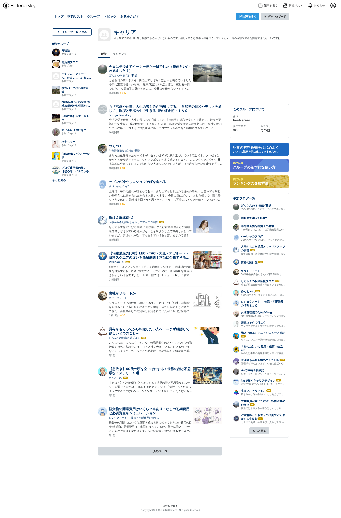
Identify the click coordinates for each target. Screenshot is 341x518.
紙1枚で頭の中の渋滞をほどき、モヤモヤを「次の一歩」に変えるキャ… (279, 383)
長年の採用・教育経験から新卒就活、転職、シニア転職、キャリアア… (278, 253)
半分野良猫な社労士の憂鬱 (124, 150)
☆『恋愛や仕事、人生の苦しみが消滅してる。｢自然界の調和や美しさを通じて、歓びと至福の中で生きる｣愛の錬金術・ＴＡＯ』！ (165, 109)
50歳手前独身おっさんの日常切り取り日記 (264, 274)
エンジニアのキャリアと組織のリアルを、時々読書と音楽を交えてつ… (278, 325)
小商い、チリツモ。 (253, 390)
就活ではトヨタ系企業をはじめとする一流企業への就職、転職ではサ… (278, 408)
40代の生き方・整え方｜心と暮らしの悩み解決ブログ (270, 294)
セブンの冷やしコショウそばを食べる (137, 182)
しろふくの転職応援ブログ (124, 337)
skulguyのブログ (119, 186)
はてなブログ (170, 505)
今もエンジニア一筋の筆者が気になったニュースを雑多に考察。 (275, 339)
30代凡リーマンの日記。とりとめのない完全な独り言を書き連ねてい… (279, 239)
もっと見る (59, 180)
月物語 (66, 50)
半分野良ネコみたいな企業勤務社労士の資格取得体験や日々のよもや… (278, 229)
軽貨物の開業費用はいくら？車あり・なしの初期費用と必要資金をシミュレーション (149, 411)
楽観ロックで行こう (253, 322)
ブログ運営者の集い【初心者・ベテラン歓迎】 (75, 171)
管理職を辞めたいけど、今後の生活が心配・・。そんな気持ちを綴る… (278, 363)
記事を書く (250, 16)
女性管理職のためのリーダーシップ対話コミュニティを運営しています (279, 315)
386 (236, 130)
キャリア (125, 32)
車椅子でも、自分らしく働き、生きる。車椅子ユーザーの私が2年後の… (279, 373)
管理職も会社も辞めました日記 (260, 360)
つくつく (115, 146)
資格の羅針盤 (116, 262)
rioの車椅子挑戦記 (252, 370)
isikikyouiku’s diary (120, 115)
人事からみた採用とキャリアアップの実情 (133, 222)
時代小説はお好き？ (74, 130)
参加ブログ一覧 (244, 198)
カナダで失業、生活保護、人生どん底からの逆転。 (268, 422)
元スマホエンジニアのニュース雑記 (263, 332)
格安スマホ (68, 141)
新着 (104, 53)
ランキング (120, 53)
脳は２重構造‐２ (121, 218)
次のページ (160, 451)
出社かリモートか (122, 293)
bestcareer (241, 120)
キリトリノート (118, 297)
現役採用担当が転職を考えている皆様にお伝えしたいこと (272, 284)
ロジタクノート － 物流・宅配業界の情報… (134, 417)
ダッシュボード (277, 16)
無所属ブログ (70, 62)
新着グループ (60, 43)
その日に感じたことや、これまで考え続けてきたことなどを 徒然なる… (279, 209)
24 (76, 174)
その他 (265, 130)
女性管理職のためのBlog (256, 312)
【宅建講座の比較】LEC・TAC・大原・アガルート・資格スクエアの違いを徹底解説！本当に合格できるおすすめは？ (149, 257)
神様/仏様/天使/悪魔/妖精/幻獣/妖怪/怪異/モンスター (76, 105)
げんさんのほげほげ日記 (123, 75)
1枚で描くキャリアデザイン (258, 380)
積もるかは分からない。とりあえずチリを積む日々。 (269, 394)
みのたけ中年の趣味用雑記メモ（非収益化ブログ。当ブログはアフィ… (278, 353)
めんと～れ (115, 377)
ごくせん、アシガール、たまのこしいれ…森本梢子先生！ (76, 77)
